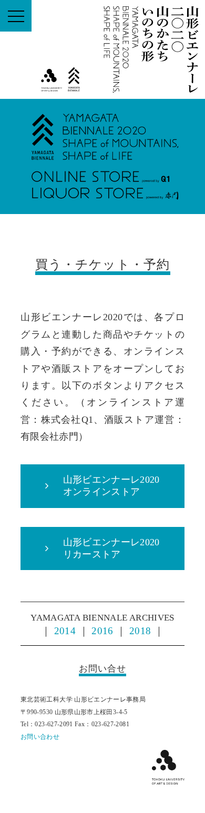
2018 (140, 631)
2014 (65, 631)
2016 (102, 631)
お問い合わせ (39, 736)
